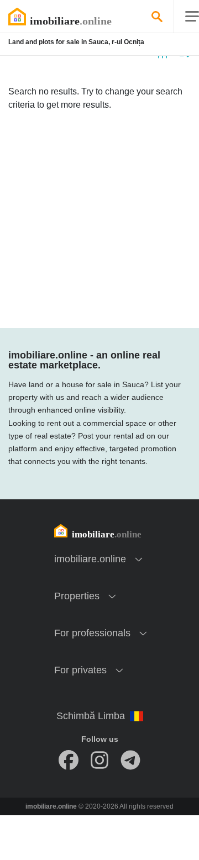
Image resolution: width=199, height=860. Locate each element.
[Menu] (192, 17)
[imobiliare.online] (74, 16)
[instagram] (99, 760)
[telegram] (130, 760)
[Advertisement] (99, 219)
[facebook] (68, 760)
